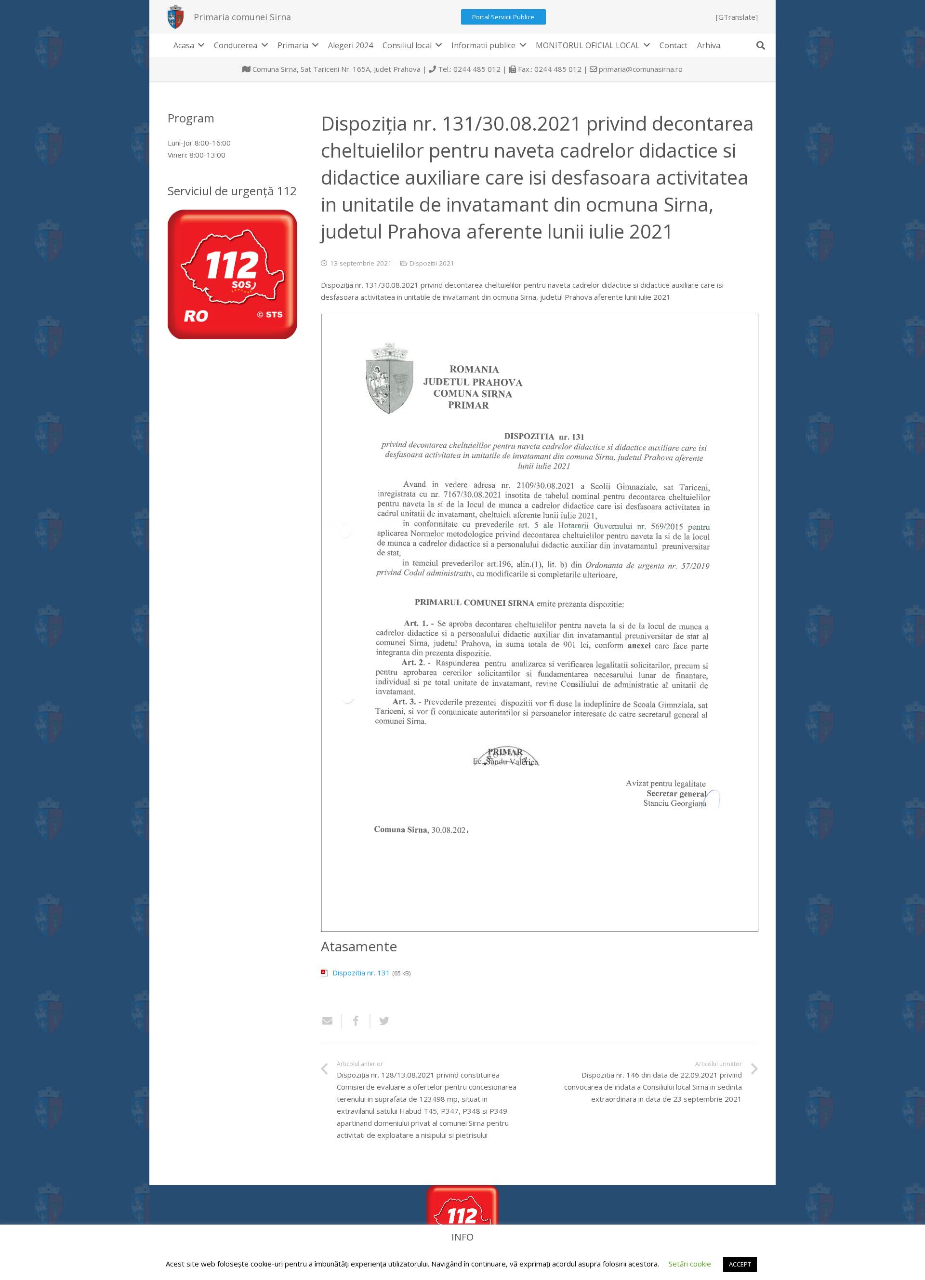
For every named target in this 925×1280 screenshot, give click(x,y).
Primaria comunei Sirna (242, 17)
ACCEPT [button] (740, 1264)
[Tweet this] (380, 1021)
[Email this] (331, 1021)
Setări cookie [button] (690, 1263)
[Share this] (356, 1021)
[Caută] (761, 45)
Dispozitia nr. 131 (361, 972)
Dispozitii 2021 (432, 263)
